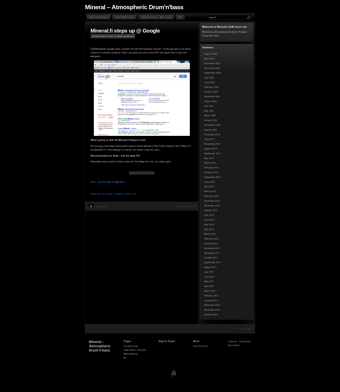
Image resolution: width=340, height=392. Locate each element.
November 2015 (212, 143)
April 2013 (209, 186)
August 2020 (210, 129)
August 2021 (210, 101)
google (109, 194)
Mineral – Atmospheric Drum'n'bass (134, 7)
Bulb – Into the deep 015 (103, 181)
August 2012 (210, 210)
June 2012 (209, 219)
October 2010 (211, 314)
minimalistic (118, 194)
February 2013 (211, 196)
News (120, 36)
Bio (180, 17)
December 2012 (212, 200)
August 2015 (210, 148)
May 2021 (209, 110)
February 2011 (211, 295)
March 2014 (210, 162)
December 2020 (212, 124)
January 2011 (211, 300)
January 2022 (211, 91)
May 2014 (209, 158)
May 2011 (209, 281)
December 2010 (212, 305)
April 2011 (209, 286)
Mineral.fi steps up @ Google (125, 31)
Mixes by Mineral (98, 17)
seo (134, 194)
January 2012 (211, 243)
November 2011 (212, 253)
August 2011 (210, 267)
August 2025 (210, 53)
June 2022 (209, 82)
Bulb (122, 181)
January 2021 (211, 120)
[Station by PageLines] (173, 374)
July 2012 (209, 215)
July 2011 (209, 271)
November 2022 (212, 68)
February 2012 (211, 238)
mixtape (128, 194)
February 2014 (211, 167)
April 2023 (209, 58)
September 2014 (212, 153)
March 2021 (210, 115)
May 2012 (209, 224)
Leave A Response (185, 206)
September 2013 (212, 177)
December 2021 (212, 96)
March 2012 (210, 233)
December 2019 (212, 134)
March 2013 (210, 191)
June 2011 (209, 276)
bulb (103, 194)
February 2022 (211, 87)
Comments (101, 206)
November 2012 (212, 205)
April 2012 (209, 229)
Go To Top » (245, 328)
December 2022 (212, 63)
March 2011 (210, 290)
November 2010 (212, 309)
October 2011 (211, 257)
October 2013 (211, 172)
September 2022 (212, 72)
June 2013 (209, 181)
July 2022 (209, 77)
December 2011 (212, 248)
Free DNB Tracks (124, 17)
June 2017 (209, 139)
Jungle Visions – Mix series (156, 17)
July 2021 (209, 106)
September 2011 (212, 262)
